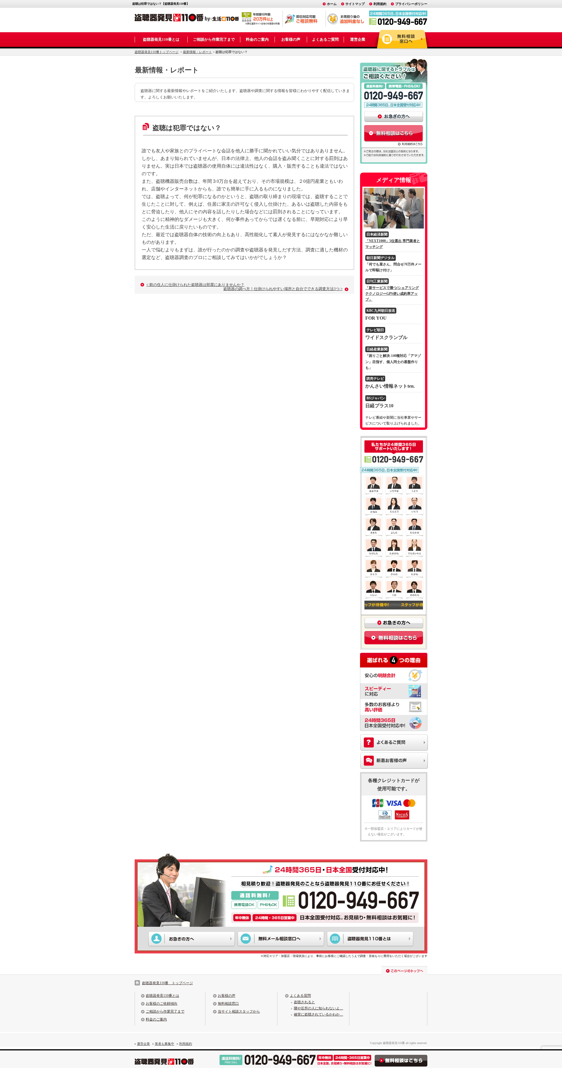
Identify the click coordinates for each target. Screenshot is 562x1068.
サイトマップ (355, 4)
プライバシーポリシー (411, 4)
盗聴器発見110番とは (161, 39)
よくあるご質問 (325, 39)
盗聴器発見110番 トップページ (167, 983)
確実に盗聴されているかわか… (318, 1014)
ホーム (332, 4)
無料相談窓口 (228, 1003)
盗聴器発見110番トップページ (157, 52)
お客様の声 (290, 39)
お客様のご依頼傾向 (161, 1003)
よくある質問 (300, 996)
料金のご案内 (257, 39)
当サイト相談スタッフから (239, 1011)
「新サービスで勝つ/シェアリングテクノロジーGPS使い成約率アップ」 (392, 294)
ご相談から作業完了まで (214, 39)
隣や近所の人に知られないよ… (318, 1008)
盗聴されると (304, 1002)
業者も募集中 (164, 1043)
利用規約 (379, 4)
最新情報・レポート (197, 52)
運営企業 (357, 39)
